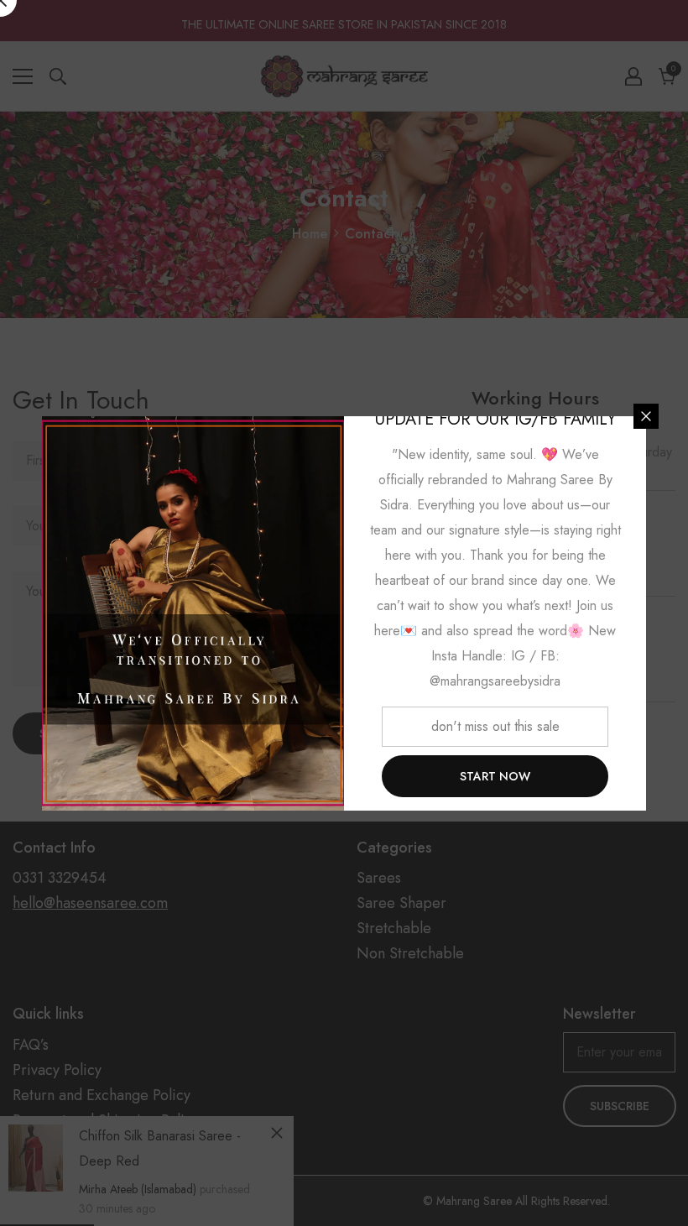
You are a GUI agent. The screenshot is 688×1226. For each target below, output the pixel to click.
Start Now (495, 776)
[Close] (646, 416)
